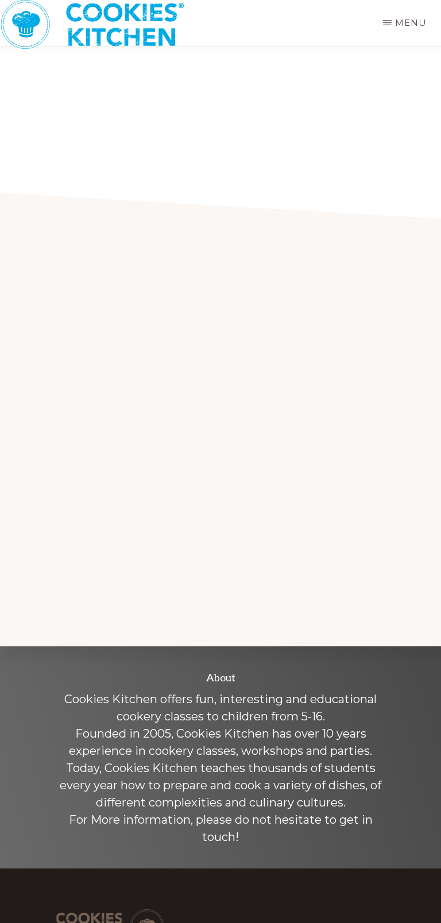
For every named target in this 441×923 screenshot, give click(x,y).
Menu (411, 22)
